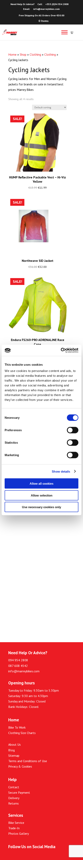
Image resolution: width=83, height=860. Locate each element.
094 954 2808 (18, 660)
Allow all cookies (41, 483)
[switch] (72, 430)
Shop (23, 54)
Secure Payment (19, 792)
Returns (13, 803)
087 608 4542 (18, 666)
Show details (61, 471)
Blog (11, 750)
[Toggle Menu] (64, 32)
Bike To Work (17, 727)
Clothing (35, 54)
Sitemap (13, 756)
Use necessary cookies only (41, 507)
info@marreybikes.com (23, 671)
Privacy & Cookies (20, 766)
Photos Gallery (18, 833)
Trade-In (14, 828)
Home (12, 54)
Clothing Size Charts (22, 733)
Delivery (13, 798)
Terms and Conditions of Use (27, 761)
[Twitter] (20, 856)
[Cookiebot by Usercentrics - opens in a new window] (60, 350)
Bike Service (16, 823)
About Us (14, 744)
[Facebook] (10, 856)
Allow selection (41, 495)
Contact (13, 787)
